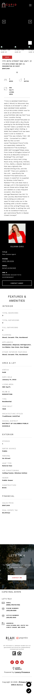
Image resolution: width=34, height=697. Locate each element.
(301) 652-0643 (11, 617)
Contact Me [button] (17, 577)
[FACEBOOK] (12, 662)
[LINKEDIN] (17, 662)
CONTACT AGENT (17, 283)
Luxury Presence (22, 672)
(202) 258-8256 (8, 261)
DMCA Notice (17, 685)
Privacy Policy (25, 682)
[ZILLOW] (22, 662)
